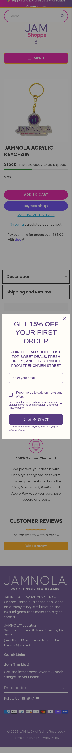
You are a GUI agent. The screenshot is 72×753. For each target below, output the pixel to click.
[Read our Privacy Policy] (60, 402)
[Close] (65, 318)
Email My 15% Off (36, 419)
